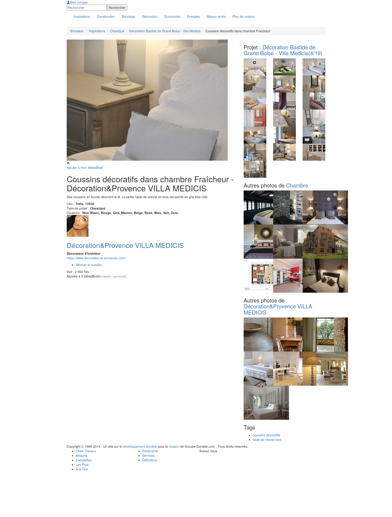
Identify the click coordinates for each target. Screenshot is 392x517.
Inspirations (97, 31)
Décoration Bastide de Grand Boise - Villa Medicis (165, 31)
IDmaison (77, 31)
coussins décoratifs (266, 435)
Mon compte (79, 2)
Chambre (297, 185)
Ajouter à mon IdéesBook (85, 167)
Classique (117, 31)
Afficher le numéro (89, 264)
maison (174, 446)
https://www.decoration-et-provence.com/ (96, 258)
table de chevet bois (267, 439)
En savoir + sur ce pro (112, 276)
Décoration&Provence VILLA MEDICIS (125, 245)
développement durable (140, 446)
